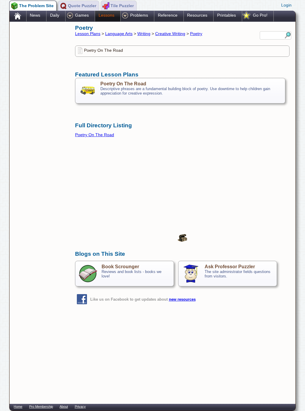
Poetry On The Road (103, 50)
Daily (54, 15)
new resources (182, 299)
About (64, 406)
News (35, 15)
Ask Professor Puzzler (230, 266)
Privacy (80, 406)
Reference (168, 15)
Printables (226, 15)
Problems (139, 15)
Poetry (196, 33)
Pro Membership (41, 406)
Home (18, 406)
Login (286, 5)
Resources (197, 15)
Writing (143, 33)
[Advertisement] (39, 117)
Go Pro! (260, 15)
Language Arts (119, 33)
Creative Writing (170, 33)
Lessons (106, 15)
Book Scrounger (120, 266)
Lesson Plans (87, 33)
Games (82, 15)
